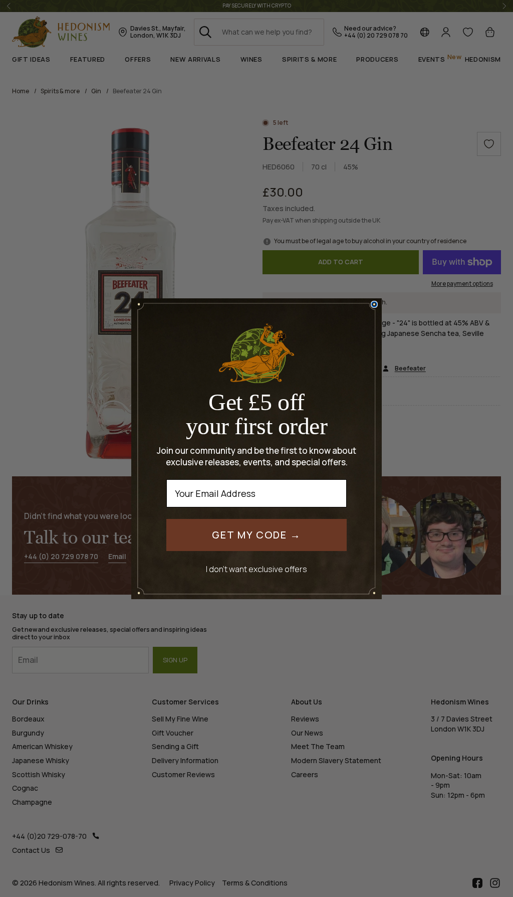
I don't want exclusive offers (256, 569)
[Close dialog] (374, 304)
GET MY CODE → (256, 535)
